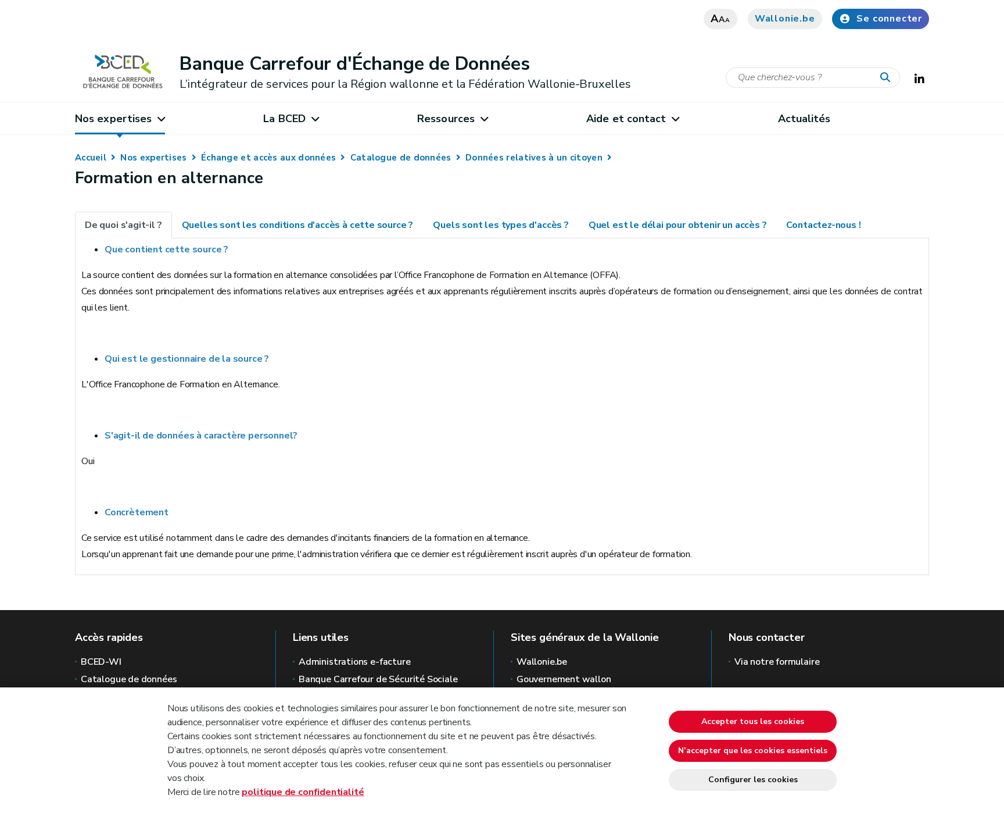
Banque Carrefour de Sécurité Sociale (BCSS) (378, 685)
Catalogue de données (400, 157)
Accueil (90, 157)
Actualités (804, 119)
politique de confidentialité (303, 792)
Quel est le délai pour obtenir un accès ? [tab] (678, 225)
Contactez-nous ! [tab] (823, 225)
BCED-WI (101, 662)
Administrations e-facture (355, 662)
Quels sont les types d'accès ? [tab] (501, 225)
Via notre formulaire (776, 662)
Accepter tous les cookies (752, 721)
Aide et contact (626, 119)
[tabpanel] (502, 401)
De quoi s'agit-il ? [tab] (123, 225)
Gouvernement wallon (564, 679)
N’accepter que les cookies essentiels (752, 750)
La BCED (284, 119)
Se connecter (889, 18)
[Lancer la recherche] (888, 78)
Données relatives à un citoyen (534, 157)
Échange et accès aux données (268, 157)
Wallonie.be (785, 18)
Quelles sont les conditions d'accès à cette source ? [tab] (298, 225)
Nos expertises (113, 119)
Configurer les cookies (753, 779)
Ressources (446, 119)
